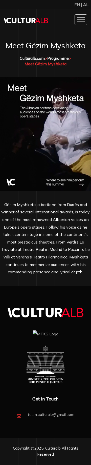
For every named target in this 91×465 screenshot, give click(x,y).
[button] (5, 134)
